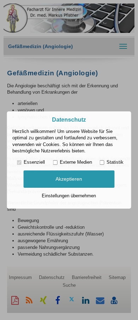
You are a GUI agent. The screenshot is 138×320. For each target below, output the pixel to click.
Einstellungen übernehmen (69, 195)
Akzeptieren (69, 179)
